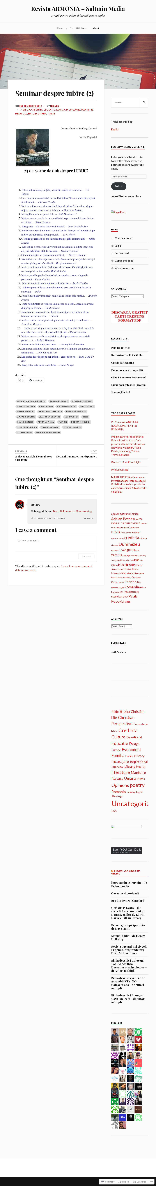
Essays (134, 744)
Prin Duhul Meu (120, 347)
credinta (131, 537)
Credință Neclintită (122, 362)
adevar (115, 513)
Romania (131, 587)
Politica (138, 582)
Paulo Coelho (25, 422)
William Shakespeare (48, 432)
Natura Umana (37, 114)
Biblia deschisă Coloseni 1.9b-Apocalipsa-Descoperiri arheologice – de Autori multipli (129, 966)
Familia (60, 110)
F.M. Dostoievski (66, 406)
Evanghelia (127, 550)
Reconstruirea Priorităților (127, 355)
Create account (124, 238)
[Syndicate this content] (112, 871)
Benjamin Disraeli (82, 401)
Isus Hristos (127, 565)
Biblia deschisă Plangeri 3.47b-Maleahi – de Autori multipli (128, 999)
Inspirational (139, 762)
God (140, 555)
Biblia (26, 110)
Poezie (129, 582)
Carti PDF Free (78, 28)
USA (126, 597)
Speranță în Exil (120, 392)
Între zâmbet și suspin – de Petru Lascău (129, 884)
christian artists (117, 538)
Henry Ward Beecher (50, 411)
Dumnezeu (129, 544)
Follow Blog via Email (128, 146)
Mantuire (87, 110)
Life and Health (134, 766)
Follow (118, 186)
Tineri (51, 114)
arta (121, 527)
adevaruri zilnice (129, 513)
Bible (137, 527)
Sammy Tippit (135, 792)
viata (127, 601)
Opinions (120, 785)
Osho (85, 417)
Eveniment (131, 749)
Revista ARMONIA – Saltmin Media (78, 8)
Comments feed (124, 260)
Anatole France (59, 401)
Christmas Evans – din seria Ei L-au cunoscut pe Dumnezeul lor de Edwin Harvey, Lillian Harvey (128, 913)
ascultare (129, 527)
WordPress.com (124, 268)
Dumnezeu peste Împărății (127, 370)
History (139, 756)
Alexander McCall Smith (31, 401)
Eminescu (115, 550)
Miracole (21, 114)
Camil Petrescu (26, 406)
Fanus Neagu (87, 406)
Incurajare (73, 110)
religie (121, 588)
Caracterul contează (125, 893)
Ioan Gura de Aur (76, 411)
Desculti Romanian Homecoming (72, 511)
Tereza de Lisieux (27, 427)
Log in (118, 245)
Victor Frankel (72, 427)
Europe (116, 750)
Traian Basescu (131, 591)
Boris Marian (126, 533)
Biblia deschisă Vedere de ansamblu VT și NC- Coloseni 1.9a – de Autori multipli (128, 983)
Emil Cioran (46, 406)
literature (139, 573)
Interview (117, 766)
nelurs (54, 106)
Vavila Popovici (50, 427)
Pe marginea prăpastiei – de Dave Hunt (128, 927)
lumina (114, 577)
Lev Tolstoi (71, 417)
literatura (127, 573)
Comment (86, 556)
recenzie (114, 588)
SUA (121, 592)
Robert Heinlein (80, 422)
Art (117, 527)
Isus (136, 560)
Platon (62, 422)
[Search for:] (129, 102)
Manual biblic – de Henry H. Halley (128, 937)
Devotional (134, 737)
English (115, 129)
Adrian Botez (121, 518)
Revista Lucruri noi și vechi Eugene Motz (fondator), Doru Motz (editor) (129, 950)
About (95, 28)
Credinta (37, 110)
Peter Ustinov (46, 422)
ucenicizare (117, 596)
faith (137, 550)
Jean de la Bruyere (49, 417)
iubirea (139, 565)
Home (60, 28)
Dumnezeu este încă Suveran (128, 384)
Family (129, 756)
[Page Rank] (118, 212)
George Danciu (25, 411)
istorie (130, 560)
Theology (117, 796)
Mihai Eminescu (124, 577)
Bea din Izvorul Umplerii (127, 900)
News (141, 778)
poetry (121, 582)
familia (116, 555)
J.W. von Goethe (26, 417)
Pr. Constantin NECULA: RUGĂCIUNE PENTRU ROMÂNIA (125, 426)
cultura (143, 538)
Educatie (49, 110)
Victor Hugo (24, 432)
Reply (90, 518)
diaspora (114, 545)
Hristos (123, 560)
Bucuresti (136, 532)
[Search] (143, 102)
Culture (118, 736)
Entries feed (122, 253)
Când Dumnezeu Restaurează (128, 377)
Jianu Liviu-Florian (121, 569)
